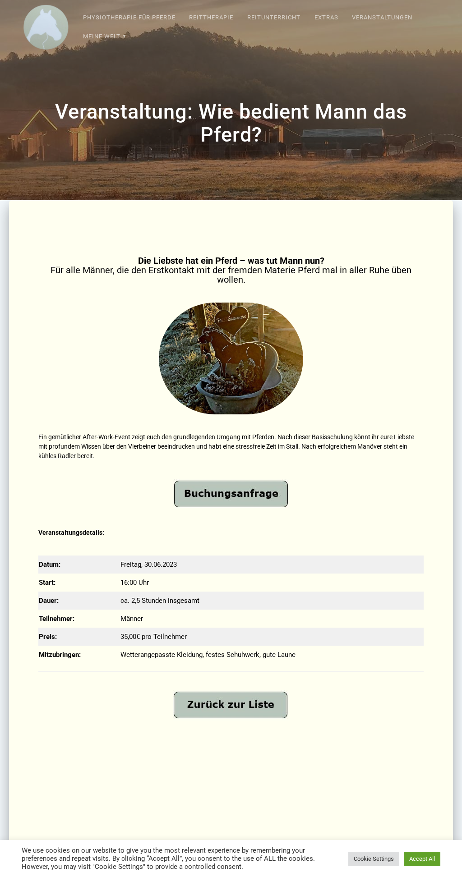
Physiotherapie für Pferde (129, 17)
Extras (326, 17)
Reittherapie (211, 17)
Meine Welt (101, 36)
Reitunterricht (273, 17)
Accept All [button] (422, 858)
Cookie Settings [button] (374, 858)
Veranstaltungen (382, 17)
